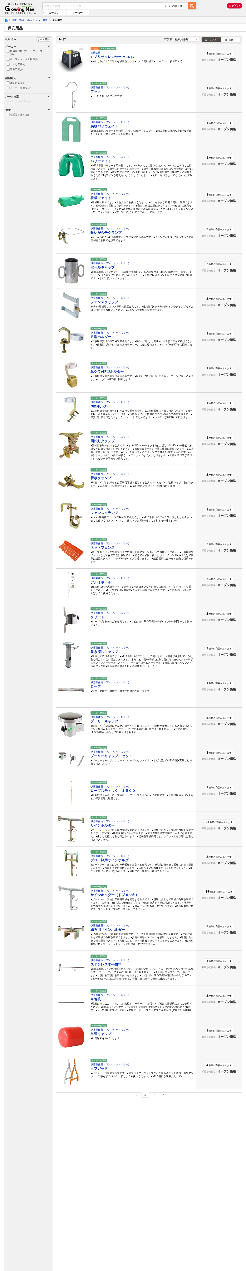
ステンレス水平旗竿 (106, 964)
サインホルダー (103, 825)
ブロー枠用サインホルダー (111, 860)
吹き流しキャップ (104, 652)
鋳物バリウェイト (104, 126)
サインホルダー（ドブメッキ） (115, 895)
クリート (97, 617)
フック (96, 91)
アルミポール (101, 582)
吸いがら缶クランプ (106, 233)
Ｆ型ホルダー (101, 337)
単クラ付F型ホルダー (107, 371)
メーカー (78, 12)
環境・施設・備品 (22, 20)
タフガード (99, 1068)
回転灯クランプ (103, 441)
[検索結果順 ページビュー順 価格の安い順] (186, 39)
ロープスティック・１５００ (113, 791)
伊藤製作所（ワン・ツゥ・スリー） (110, 87)
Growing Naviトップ (6, 20)
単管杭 (96, 999)
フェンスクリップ (104, 302)
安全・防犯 (42, 20)
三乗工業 (96, 52)
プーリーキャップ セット (111, 756)
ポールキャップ (103, 267)
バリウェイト (101, 161)
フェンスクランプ (104, 513)
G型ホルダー (101, 406)
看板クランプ (101, 478)
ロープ (96, 686)
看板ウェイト (101, 198)
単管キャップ (101, 1034)
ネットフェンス (103, 547)
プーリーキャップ (104, 721)
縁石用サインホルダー (108, 930)
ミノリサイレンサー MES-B (112, 57)
